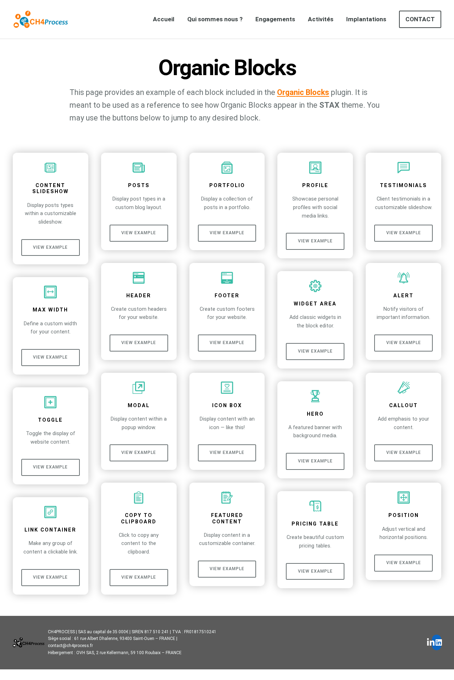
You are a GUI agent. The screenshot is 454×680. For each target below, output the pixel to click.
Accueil (164, 19)
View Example (50, 247)
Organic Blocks (303, 92)
